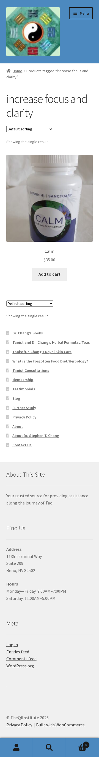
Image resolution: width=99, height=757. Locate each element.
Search (49, 747)
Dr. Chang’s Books (27, 333)
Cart (76, 743)
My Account (16, 747)
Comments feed (21, 658)
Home (17, 70)
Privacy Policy (24, 417)
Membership (22, 379)
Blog (16, 398)
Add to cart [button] (49, 274)
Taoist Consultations (30, 370)
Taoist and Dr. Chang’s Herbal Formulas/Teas (51, 342)
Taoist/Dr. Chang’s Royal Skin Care (42, 351)
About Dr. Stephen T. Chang (35, 435)
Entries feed (17, 651)
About (17, 426)
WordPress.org (20, 666)
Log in (12, 644)
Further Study (24, 407)
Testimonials (23, 388)
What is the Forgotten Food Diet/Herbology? (50, 361)
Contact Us (22, 444)
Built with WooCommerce (60, 725)
